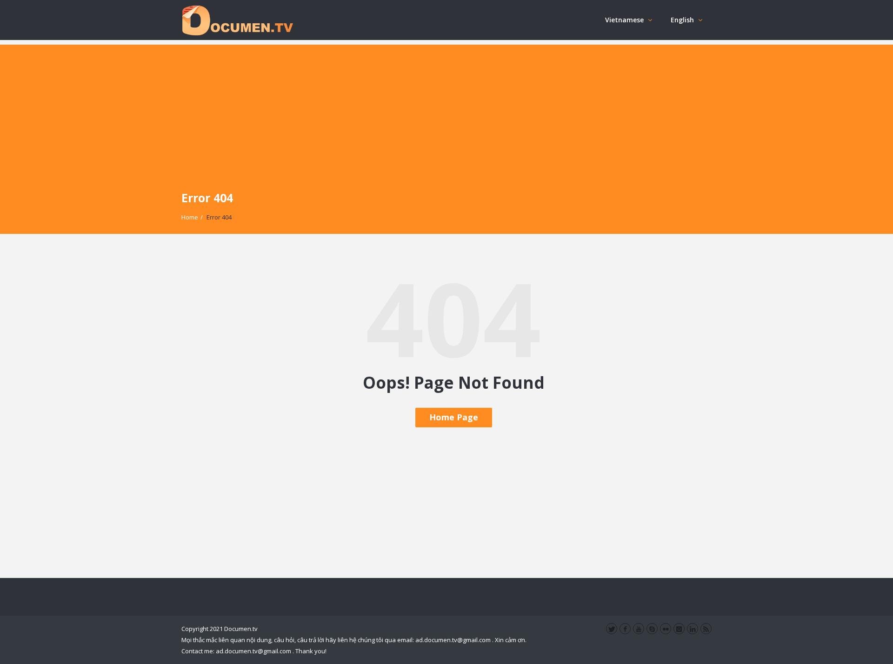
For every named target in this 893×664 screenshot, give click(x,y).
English (682, 19)
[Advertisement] (446, 110)
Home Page (453, 417)
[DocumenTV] (237, 19)
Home (189, 217)
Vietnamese (624, 19)
